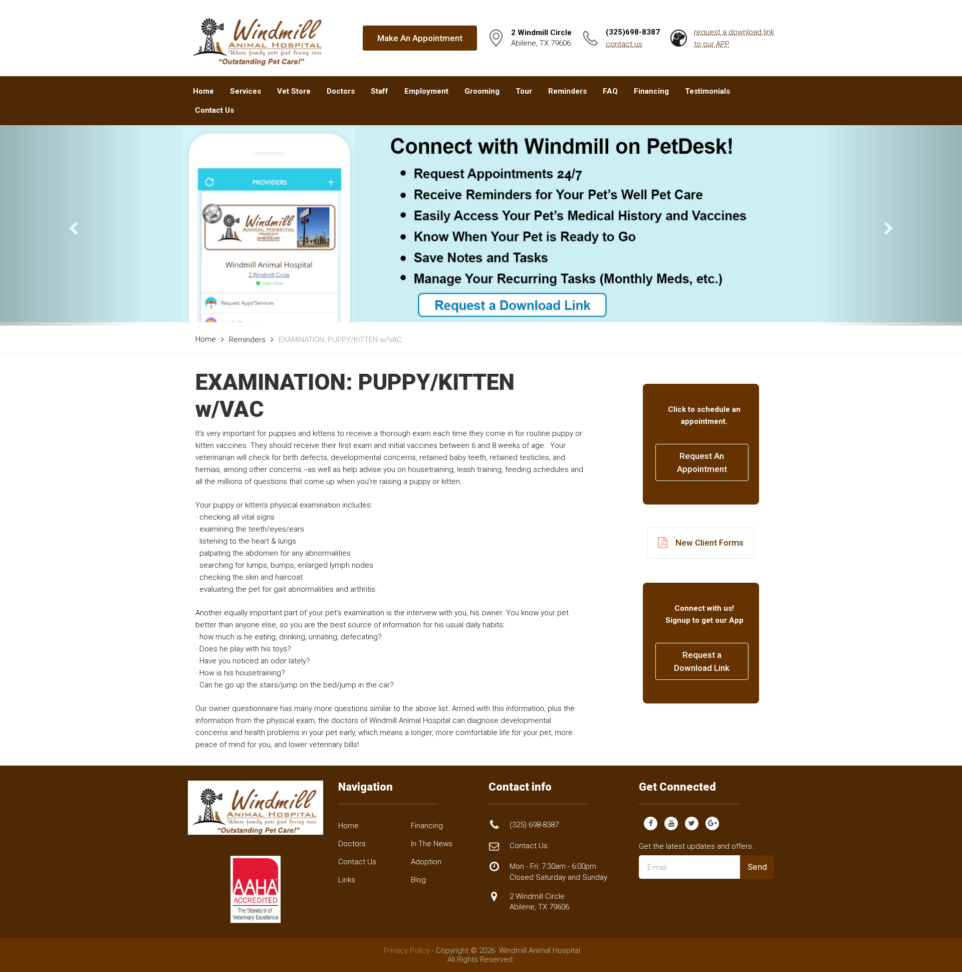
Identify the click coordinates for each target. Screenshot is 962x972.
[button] (72, 225)
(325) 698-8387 (534, 824)
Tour (524, 91)
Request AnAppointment (702, 462)
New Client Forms (709, 543)
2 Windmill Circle (539, 901)
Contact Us (214, 110)
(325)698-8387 (633, 32)
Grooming (482, 91)
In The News (431, 843)
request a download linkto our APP (734, 38)
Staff (379, 91)
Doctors (341, 91)
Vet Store (294, 91)
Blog (418, 879)
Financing (651, 91)
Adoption (426, 861)
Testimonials (707, 91)
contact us (624, 44)
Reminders (567, 91)
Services (245, 91)
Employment (426, 91)
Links (346, 879)
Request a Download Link (702, 661)
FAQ (610, 91)
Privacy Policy (407, 950)
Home (203, 91)
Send (758, 867)
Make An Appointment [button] (419, 38)
